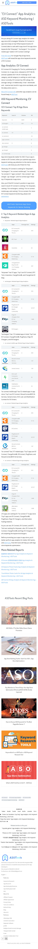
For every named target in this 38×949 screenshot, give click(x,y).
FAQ (5, 891)
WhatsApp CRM (8, 918)
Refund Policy (7, 907)
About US (6, 912)
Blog (5, 910)
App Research (7, 883)
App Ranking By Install (9, 889)
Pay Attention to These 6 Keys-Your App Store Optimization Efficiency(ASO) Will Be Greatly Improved (19, 689)
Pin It (35, 811)
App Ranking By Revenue (10, 886)
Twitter (3, 811)
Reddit (8, 811)
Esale (5, 933)
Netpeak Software (8, 923)
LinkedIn (29, 811)
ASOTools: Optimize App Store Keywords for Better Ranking (19, 205)
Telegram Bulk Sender (9, 931)
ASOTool (14, 94)
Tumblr (14, 811)
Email (19, 811)
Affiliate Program (8, 897)
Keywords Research (9, 881)
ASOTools (4, 58)
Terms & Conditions (9, 905)
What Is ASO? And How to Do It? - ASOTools (19, 783)
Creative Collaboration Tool (11, 936)
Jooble (5, 926)
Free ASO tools (6, 56)
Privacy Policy (7, 902)
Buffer (24, 811)
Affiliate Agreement (9, 899)
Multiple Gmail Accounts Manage (12, 928)
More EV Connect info (8, 92)
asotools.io (5, 196)
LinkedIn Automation (9, 920)
